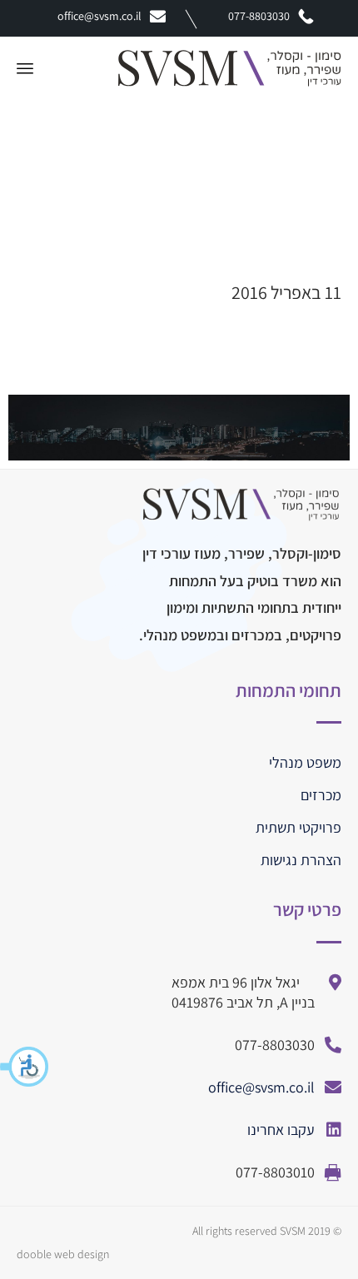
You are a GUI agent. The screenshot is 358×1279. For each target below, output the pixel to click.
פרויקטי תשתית (298, 827)
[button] (25, 1066)
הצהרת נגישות (301, 859)
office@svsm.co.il (99, 15)
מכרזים (321, 794)
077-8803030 (259, 15)
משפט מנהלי (305, 762)
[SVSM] (229, 68)
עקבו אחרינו (281, 1129)
